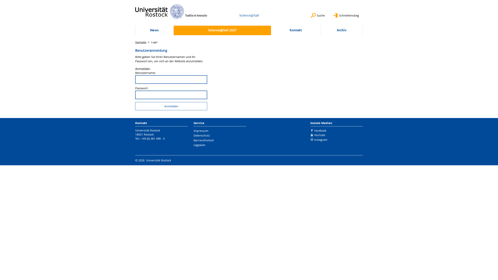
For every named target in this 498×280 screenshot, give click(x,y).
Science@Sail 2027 (222, 30)
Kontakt (296, 30)
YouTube (319, 135)
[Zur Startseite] (171, 11)
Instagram (320, 140)
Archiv (341, 30)
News (154, 30)
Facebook (320, 130)
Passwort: (141, 88)
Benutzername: (145, 72)
